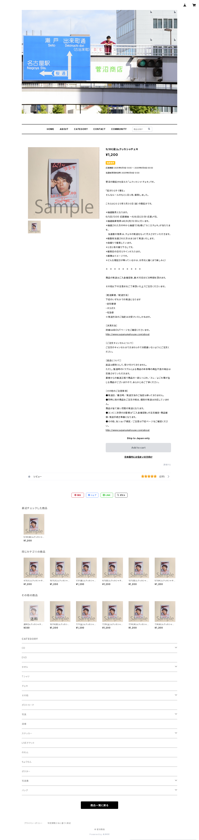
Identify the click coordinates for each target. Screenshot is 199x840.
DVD (24, 657)
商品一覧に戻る (99, 805)
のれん (25, 752)
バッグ (25, 790)
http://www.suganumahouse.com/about (128, 334)
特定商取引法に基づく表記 (59, 823)
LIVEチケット (28, 743)
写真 (24, 714)
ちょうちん (27, 761)
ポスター (26, 771)
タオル (25, 667)
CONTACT (99, 129)
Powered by (96, 834)
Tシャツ (26, 676)
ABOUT (64, 129)
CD (23, 648)
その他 (25, 695)
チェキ (25, 686)
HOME (50, 129)
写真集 (25, 780)
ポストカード (28, 705)
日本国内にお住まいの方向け (138, 457)
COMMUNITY (119, 129)
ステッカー (27, 733)
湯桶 (24, 724)
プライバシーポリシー (33, 823)
